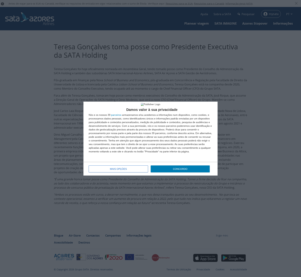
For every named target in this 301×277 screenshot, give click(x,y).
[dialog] (150, 139)
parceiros (116, 115)
